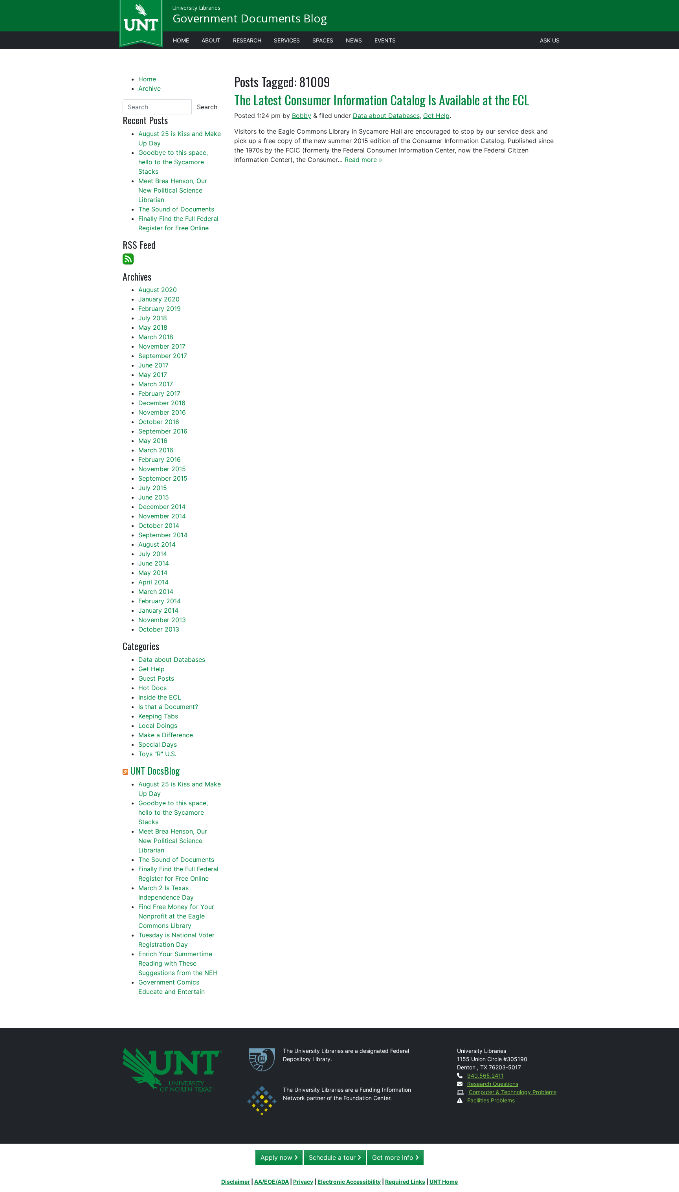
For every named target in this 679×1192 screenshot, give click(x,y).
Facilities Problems (491, 1100)
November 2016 (162, 412)
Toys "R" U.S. (157, 754)
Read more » (363, 159)
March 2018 (155, 337)
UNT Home (443, 1181)
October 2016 (158, 422)
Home (181, 40)
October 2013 (158, 629)
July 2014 (152, 554)
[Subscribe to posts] (128, 258)
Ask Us (550, 40)
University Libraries (196, 7)
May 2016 (152, 440)
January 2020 (159, 299)
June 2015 (153, 497)
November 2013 (162, 620)
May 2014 (152, 573)
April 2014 (153, 582)
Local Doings (157, 725)
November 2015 (162, 469)
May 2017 (152, 374)
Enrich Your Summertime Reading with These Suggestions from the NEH (178, 963)
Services (287, 40)
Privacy (303, 1181)
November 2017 (161, 346)
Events (385, 40)
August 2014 (157, 544)
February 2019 (159, 308)
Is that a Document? (168, 707)
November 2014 (162, 516)
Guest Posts (156, 678)
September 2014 (162, 535)
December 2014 (161, 507)
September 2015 (162, 478)
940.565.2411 (485, 1075)
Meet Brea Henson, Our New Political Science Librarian (172, 190)
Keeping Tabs (158, 716)
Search (207, 107)
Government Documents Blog (250, 18)
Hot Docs (152, 688)
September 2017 (162, 356)
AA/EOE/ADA (271, 1181)
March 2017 (155, 384)
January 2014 (158, 610)
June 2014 (153, 563)
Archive (149, 88)
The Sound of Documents (176, 209)
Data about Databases (386, 115)
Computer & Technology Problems (512, 1092)
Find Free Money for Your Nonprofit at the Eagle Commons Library (176, 916)
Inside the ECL (159, 697)
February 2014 (159, 601)
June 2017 (153, 365)
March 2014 (155, 591)
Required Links (405, 1181)
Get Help (436, 115)
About (211, 40)
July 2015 (152, 488)
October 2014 (158, 525)
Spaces (322, 40)
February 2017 (159, 393)
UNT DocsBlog (155, 770)
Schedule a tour (333, 1157)
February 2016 (159, 459)
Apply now (277, 1157)
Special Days (157, 744)
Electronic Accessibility (349, 1181)
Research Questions (492, 1083)
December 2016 (161, 403)
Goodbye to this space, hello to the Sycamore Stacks (173, 162)
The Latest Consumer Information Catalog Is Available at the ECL (381, 99)
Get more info (393, 1157)
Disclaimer (235, 1181)
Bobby (301, 115)
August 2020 (157, 290)
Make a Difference (165, 735)
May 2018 (152, 327)
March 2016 (155, 450)
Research (247, 40)
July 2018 (152, 318)
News (354, 40)
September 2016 (162, 431)
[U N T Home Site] (172, 1068)
